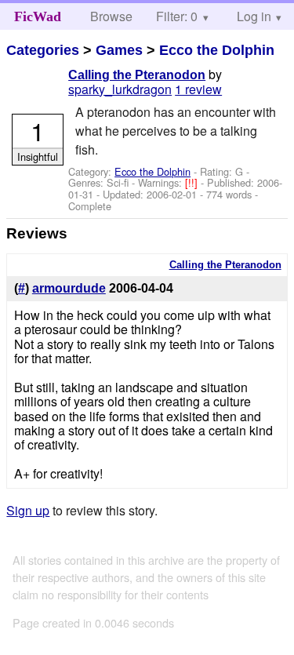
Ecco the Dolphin (216, 50)
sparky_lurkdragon (120, 89)
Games (119, 50)
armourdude (69, 288)
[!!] (193, 182)
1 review (198, 89)
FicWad (37, 16)
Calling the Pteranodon (136, 75)
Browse (111, 16)
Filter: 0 (177, 16)
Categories (42, 50)
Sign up (27, 510)
